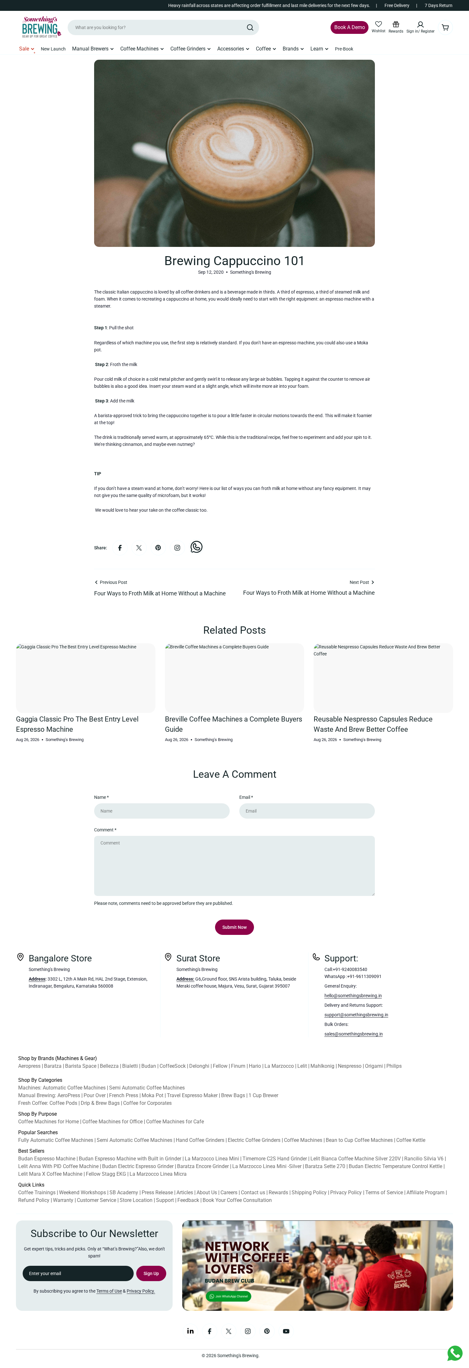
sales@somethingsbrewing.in (353, 1033)
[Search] (250, 27)
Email (246, 797)
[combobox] (163, 27)
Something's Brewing (237, 1355)
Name (101, 797)
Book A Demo (349, 27)
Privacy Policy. (141, 1291)
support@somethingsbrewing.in (356, 1014)
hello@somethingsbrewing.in (353, 995)
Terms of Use (109, 1291)
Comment (105, 829)
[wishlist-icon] (378, 24)
